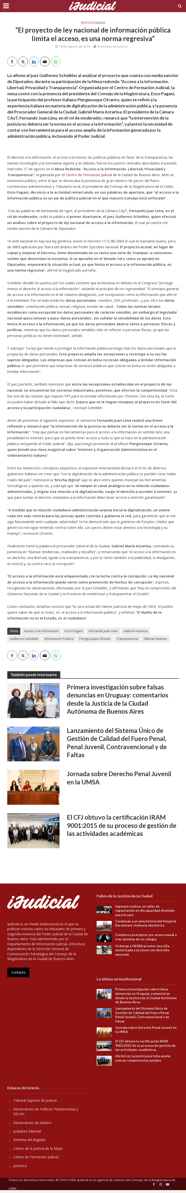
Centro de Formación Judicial (89, 174)
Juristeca (20, 1165)
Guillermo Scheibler (24, 638)
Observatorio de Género (32, 1122)
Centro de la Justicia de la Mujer (38, 1148)
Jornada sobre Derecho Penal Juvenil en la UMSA (119, 778)
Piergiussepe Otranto (95, 638)
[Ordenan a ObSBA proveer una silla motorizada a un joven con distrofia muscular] (104, 949)
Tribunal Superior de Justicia (35, 1100)
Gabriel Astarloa (135, 631)
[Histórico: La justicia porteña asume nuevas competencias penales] (104, 1060)
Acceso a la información (41, 631)
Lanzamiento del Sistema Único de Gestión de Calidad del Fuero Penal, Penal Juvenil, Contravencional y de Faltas (117, 743)
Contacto (18, 972)
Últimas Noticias (155, 638)
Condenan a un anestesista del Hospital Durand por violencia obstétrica (145, 923)
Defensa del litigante (29, 1139)
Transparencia (127, 638)
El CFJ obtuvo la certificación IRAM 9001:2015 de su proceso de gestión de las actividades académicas (121, 825)
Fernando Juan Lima (103, 631)
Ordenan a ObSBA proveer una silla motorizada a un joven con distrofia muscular (142, 950)
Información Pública (58, 638)
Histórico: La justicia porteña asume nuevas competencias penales (142, 1058)
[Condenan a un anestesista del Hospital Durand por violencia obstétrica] (104, 925)
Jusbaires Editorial (27, 1131)
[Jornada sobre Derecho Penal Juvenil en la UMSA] (33, 787)
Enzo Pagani (74, 631)
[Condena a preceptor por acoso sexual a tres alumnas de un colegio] (104, 938)
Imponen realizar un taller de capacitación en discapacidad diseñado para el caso (145, 910)
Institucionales (93, 23)
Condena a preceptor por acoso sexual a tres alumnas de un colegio (146, 937)
